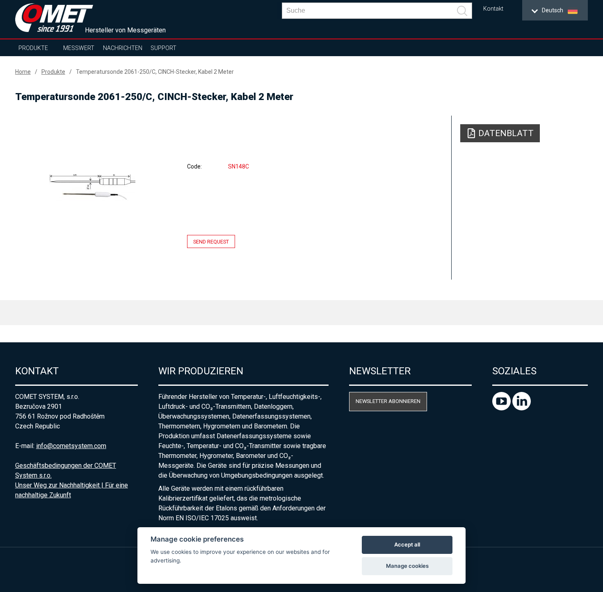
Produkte (33, 48)
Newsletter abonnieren (388, 401)
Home (23, 71)
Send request (211, 242)
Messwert (78, 48)
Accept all (407, 544)
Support (163, 48)
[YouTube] (502, 408)
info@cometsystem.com (71, 446)
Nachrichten (122, 48)
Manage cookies (407, 565)
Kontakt (493, 8)
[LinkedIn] (521, 408)
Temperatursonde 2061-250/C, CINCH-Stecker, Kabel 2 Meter (155, 71)
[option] (92, 187)
